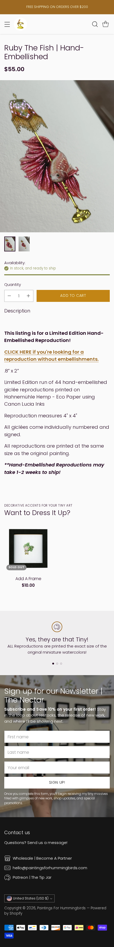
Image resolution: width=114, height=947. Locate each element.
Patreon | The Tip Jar (32, 877)
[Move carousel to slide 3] (61, 664)
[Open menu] (7, 24)
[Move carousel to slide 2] (57, 664)
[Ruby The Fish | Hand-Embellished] (57, 156)
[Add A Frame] (28, 548)
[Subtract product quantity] (9, 296)
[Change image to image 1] (9, 244)
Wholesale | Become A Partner (42, 858)
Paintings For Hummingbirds (61, 908)
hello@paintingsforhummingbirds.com (50, 868)
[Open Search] (94, 24)
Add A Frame (28, 579)
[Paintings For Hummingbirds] (20, 24)
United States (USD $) (31, 898)
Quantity (12, 284)
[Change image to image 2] (24, 244)
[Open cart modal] (105, 24)
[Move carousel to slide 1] (53, 664)
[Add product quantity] (28, 296)
